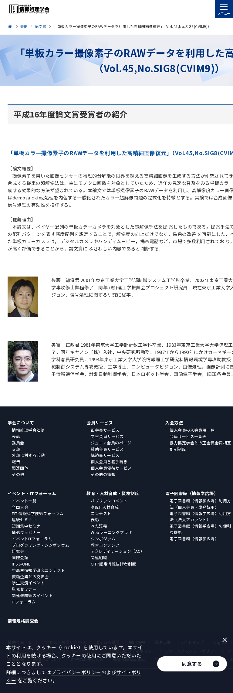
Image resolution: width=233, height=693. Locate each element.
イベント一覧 (24, 501)
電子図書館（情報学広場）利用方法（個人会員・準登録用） (200, 504)
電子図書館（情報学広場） (191, 493)
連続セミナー (24, 519)
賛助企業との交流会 (30, 576)
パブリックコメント (109, 501)
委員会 (18, 443)
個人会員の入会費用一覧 (192, 430)
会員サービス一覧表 (188, 436)
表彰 (16, 436)
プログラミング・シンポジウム (40, 545)
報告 (16, 461)
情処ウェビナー (26, 532)
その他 (18, 474)
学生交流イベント (28, 583)
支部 (16, 449)
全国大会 (20, 507)
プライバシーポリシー (76, 672)
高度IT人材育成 (105, 507)
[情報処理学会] (11, 26)
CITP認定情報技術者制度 (113, 564)
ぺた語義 (99, 526)
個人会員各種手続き (109, 461)
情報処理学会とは (28, 430)
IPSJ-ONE (21, 564)
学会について (21, 423)
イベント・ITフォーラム (32, 493)
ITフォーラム (24, 602)
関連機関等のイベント (32, 595)
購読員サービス (105, 455)
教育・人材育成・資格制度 (112, 493)
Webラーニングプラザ (111, 532)
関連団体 (20, 468)
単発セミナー (24, 589)
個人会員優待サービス (111, 468)
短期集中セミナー (28, 526)
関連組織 (99, 557)
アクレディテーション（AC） (117, 551)
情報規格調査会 (23, 621)
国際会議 (20, 557)
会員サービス (99, 423)
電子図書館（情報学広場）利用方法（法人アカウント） (200, 517)
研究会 (18, 551)
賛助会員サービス (107, 449)
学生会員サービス (107, 436)
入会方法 (174, 423)
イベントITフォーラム (32, 539)
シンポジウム (103, 539)
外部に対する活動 (28, 455)
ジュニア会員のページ (111, 443)
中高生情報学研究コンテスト (38, 570)
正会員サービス (105, 430)
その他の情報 (103, 474)
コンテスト (101, 513)
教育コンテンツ (105, 545)
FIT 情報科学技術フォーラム (38, 513)
